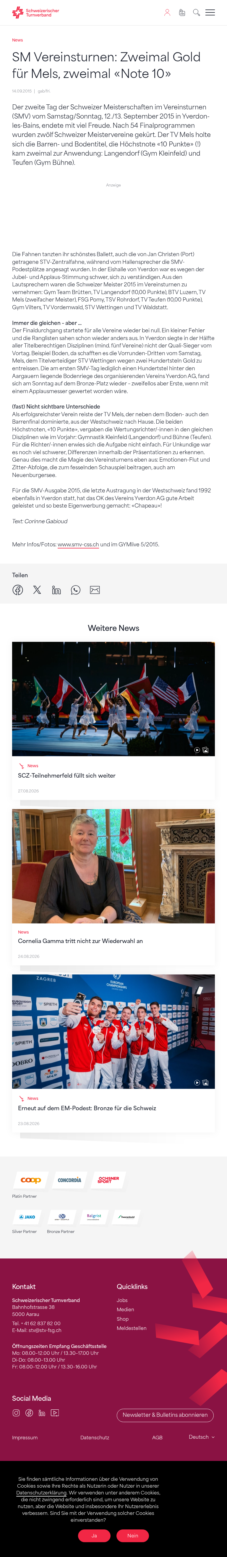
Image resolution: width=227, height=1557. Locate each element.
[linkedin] (56, 590)
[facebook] (17, 590)
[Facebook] (29, 1412)
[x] (37, 590)
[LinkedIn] (42, 1412)
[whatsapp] (75, 590)
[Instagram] (16, 1412)
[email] (94, 590)
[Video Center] (55, 1412)
